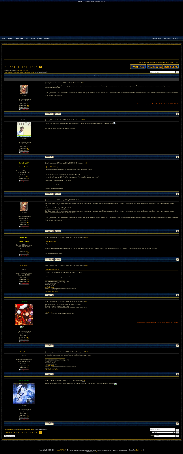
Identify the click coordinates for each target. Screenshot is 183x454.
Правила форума (163, 62)
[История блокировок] (28, 107)
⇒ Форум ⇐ (19, 38)
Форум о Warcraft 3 (10, 72)
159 (83, 380)
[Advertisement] (91, 52)
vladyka (25, 70)
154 (86, 200)
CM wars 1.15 (48, 312)
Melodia (24, 301)
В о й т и (154, 38)
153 (86, 163)
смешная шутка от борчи (51, 291)
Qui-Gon (24, 120)
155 (86, 237)
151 (83, 82)
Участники (153, 62)
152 (83, 120)
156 (86, 265)
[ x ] (4, 38)
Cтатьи (39, 38)
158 (86, 352)
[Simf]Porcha (24, 265)
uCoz (95, 451)
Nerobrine (24, 82)
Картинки (47, 38)
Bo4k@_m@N (24, 163)
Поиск (172, 62)
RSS (27, 38)
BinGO (19, 70)
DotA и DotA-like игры (23, 72)
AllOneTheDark (24, 380)
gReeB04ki (138, 450)
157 (86, 301)
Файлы (33, 38)
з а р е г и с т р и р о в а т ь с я (171, 38)
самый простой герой (40, 72)
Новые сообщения (143, 62)
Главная (10, 38)
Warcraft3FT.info (61, 450)
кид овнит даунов (49, 287)
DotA (32, 72)
